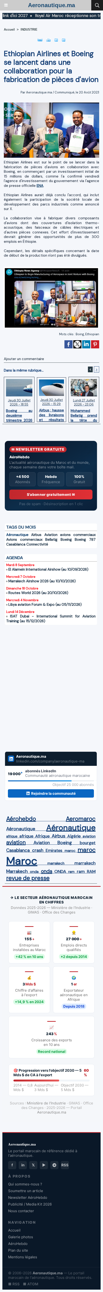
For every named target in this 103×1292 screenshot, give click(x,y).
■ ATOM (30, 1284)
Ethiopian (92, 334)
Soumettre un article (25, 1191)
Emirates (54, 850)
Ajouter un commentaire (24, 359)
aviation (89, 836)
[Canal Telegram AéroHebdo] (54, 1165)
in (22, 1165)
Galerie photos (20, 1237)
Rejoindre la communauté (53, 793)
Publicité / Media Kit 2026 (30, 1204)
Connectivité (37, 544)
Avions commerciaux (24, 539)
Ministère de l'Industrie (46, 1103)
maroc (70, 850)
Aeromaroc (81, 819)
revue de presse (28, 878)
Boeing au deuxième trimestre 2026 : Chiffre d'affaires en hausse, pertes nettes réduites (19, 414)
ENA (40, 185)
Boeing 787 (85, 539)
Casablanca (15, 544)
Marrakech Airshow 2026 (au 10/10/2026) (42, 581)
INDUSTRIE (29, 29)
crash (37, 850)
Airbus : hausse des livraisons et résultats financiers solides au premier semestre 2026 (51, 414)
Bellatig (51, 539)
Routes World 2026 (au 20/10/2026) (38, 592)
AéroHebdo (18, 1243)
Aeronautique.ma (51, 5)
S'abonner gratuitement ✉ (51, 494)
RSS (65, 1165)
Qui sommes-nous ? (25, 1184)
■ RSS (14, 1284)
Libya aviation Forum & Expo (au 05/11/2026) (45, 604)
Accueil (9, 29)
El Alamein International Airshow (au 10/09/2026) (48, 569)
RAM (91, 871)
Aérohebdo (21, 819)
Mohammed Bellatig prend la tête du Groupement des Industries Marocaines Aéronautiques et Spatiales (84, 414)
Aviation (50, 534)
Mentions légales (22, 1257)
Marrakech (17, 871)
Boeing (66, 539)
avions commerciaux (78, 534)
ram (71, 871)
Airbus (36, 534)
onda (34, 871)
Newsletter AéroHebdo (27, 1197)
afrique (11, 836)
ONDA (60, 871)
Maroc (21, 861)
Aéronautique (17, 534)
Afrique (42, 836)
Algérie (74, 836)
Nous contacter (21, 1211)
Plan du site (18, 1250)
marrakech (55, 863)
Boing (80, 334)
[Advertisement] (46, 688)
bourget (88, 842)
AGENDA (14, 558)
